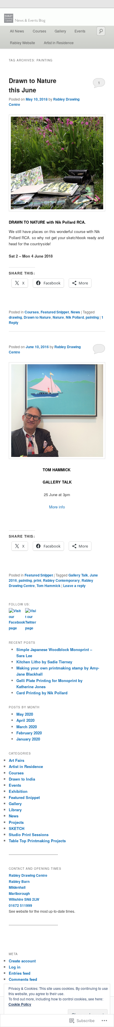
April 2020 (25, 720)
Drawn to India (22, 779)
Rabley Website (22, 42)
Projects (16, 822)
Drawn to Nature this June (32, 85)
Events (80, 30)
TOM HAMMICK (56, 469)
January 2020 (28, 739)
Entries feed (19, 973)
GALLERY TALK (57, 482)
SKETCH (16, 828)
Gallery (60, 30)
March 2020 (26, 726)
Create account (22, 961)
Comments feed (23, 979)
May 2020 (24, 714)
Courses (39, 30)
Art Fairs (16, 760)
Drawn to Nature (37, 317)
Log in (14, 967)
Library (15, 809)
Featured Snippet (55, 312)
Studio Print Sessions (29, 834)
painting (92, 317)
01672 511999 (20, 905)
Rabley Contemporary (61, 580)
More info (57, 507)
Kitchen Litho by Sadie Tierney (44, 661)
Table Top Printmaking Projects (37, 840)
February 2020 (29, 733)
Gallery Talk (78, 575)
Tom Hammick (49, 585)
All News (17, 30)
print (37, 580)
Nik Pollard (75, 317)
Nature (58, 317)
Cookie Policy (19, 1004)
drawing (15, 317)
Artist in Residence (59, 42)
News (75, 312)
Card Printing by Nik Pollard (42, 692)
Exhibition (18, 791)
